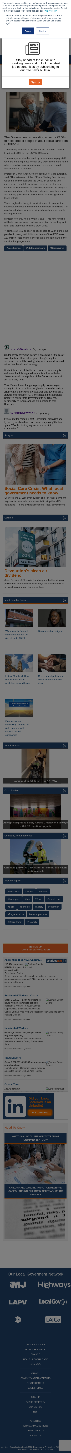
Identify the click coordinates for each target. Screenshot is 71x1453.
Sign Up (35, 82)
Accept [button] (28, 30)
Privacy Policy (50, 10)
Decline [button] (42, 30)
